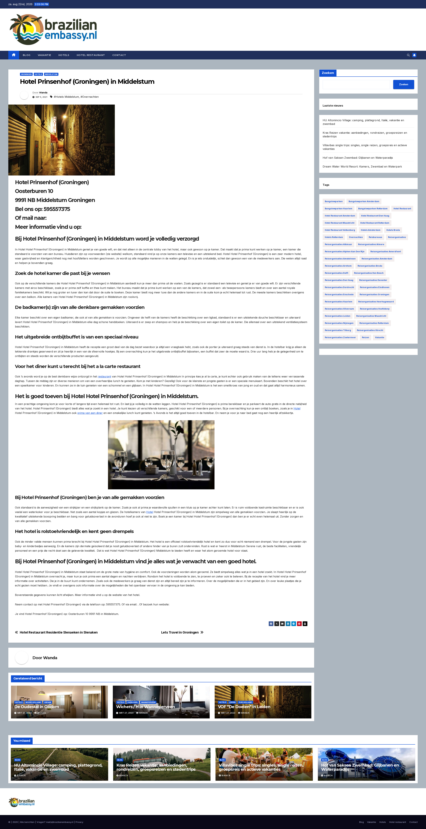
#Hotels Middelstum (66, 96)
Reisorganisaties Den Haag (339, 280)
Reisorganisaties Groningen (374, 294)
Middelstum (51, 74)
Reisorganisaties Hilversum (339, 309)
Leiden (232, 702)
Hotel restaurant (91, 55)
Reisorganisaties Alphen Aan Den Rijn (344, 251)
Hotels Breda (393, 230)
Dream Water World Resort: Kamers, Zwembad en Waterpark (362, 166)
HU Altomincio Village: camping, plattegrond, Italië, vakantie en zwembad (58, 767)
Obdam (47, 702)
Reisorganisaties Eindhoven (374, 287)
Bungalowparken (334, 201)
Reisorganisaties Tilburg (338, 330)
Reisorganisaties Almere (371, 244)
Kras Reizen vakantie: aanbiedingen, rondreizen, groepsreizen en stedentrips (155, 767)
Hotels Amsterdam (370, 230)
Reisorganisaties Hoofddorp (375, 309)
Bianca (21, 775)
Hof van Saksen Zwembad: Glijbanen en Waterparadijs (358, 157)
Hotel (297, 408)
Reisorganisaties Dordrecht (339, 287)
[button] (408, 55)
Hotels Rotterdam (334, 237)
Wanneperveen (148, 702)
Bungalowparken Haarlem (338, 208)
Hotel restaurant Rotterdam (374, 223)
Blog (26, 55)
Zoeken (403, 84)
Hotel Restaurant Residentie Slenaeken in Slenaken (59, 632)
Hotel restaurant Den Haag (375, 215)
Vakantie (44, 55)
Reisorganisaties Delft (336, 273)
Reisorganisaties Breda (370, 266)
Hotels (63, 55)
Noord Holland (33, 702)
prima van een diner (90, 413)
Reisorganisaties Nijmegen (339, 323)
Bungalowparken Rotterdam (373, 208)
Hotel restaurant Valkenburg (340, 230)
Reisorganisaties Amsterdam (377, 258)
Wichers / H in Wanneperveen (145, 706)
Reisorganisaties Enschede (339, 294)
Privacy (79, 822)
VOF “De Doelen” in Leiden (244, 706)
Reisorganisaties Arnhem (338, 266)
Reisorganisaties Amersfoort (385, 251)
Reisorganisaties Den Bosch (369, 273)
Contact (119, 55)
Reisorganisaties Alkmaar (338, 244)
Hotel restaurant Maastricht (339, 223)
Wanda (43, 92)
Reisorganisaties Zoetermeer (340, 337)
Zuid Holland (245, 702)
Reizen (365, 337)
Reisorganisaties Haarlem (338, 301)
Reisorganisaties (397, 237)
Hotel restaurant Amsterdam (340, 215)
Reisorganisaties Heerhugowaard (376, 301)
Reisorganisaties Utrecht (370, 330)
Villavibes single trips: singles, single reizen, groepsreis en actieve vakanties (261, 767)
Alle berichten (27, 822)
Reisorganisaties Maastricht (371, 316)
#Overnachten (90, 96)
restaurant (104, 376)
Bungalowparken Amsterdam (364, 201)
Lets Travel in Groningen (180, 632)
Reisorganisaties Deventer (373, 280)
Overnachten (356, 237)
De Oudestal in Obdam (36, 706)
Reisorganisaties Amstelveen (340, 258)
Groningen (26, 74)
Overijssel (132, 702)
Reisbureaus (375, 237)
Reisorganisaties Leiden (337, 316)
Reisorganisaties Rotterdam (374, 323)
